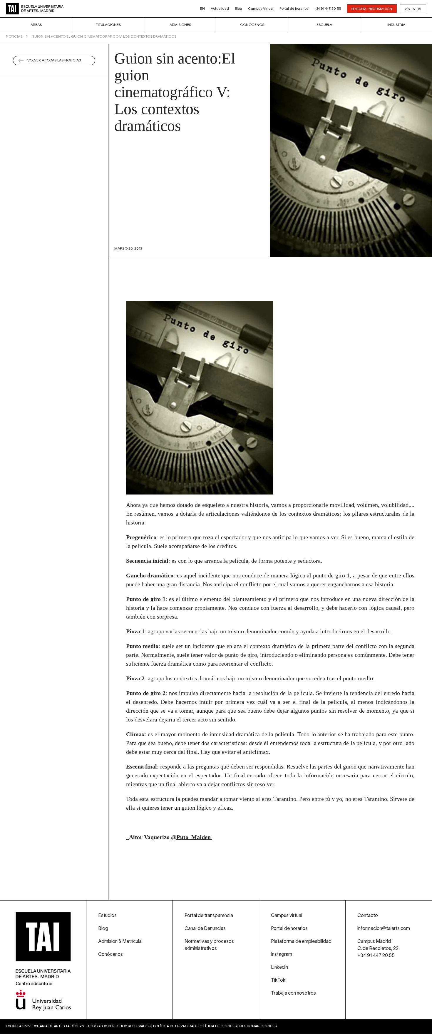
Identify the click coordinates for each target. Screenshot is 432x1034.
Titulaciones (108, 24)
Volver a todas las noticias (54, 60)
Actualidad (220, 8)
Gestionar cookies (258, 1026)
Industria (396, 24)
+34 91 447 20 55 (327, 8)
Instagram (281, 955)
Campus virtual (286, 916)
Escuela (324, 24)
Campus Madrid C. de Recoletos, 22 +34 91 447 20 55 (377, 949)
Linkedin (279, 967)
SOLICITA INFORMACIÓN (371, 9)
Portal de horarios (293, 8)
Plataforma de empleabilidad (301, 942)
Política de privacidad (174, 1026)
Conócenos (252, 24)
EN (202, 8)
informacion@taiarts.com (383, 929)
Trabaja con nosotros (293, 993)
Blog (238, 8)
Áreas (36, 24)
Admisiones (180, 24)
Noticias (14, 36)
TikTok (278, 980)
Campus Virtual (261, 8)
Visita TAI (413, 9)
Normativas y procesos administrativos (209, 945)
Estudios (107, 916)
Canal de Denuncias (205, 929)
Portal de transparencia (209, 916)
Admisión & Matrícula (120, 942)
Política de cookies (217, 1026)
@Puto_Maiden (191, 837)
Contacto (367, 916)
